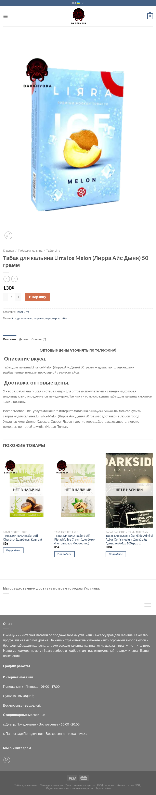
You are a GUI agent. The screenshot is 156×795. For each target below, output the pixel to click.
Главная (8, 250)
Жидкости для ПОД (129, 785)
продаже (59, 635)
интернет (28, 635)
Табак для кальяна (30, 250)
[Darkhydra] (78, 16)
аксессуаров (104, 635)
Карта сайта (103, 788)
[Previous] (3, 508)
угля (81, 635)
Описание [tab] (9, 339)
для (117, 635)
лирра (56, 318)
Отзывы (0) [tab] (38, 339)
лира (48, 318)
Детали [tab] (24, 339)
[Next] (153, 508)
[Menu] (5, 16)
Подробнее (13, 550)
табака (72, 635)
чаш (89, 635)
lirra (14, 318)
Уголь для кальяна (51, 785)
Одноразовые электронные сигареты (69, 788)
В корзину (37, 297)
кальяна (126, 635)
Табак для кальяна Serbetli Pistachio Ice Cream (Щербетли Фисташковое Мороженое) (74, 539)
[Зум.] (8, 235)
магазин (42, 635)
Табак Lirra (53, 250)
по (50, 635)
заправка (38, 318)
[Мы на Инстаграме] (6, 760)
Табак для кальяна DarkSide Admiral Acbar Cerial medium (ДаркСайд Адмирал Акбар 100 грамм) (129, 539)
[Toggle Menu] (147, 606)
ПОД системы (105, 785)
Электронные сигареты (80, 785)
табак (64, 318)
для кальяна (24, 318)
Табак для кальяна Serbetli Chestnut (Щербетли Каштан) (22, 537)
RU (74, 3)
